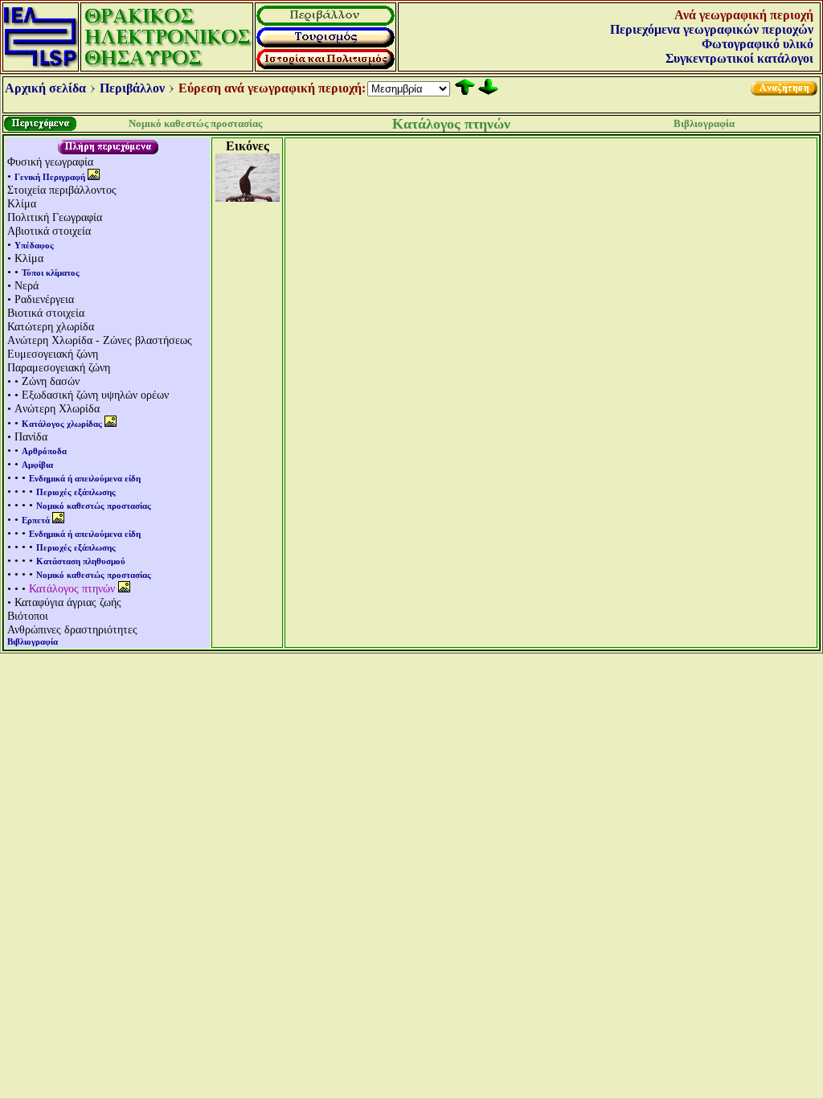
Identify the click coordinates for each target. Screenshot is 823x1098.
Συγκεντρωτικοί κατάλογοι (739, 58)
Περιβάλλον (132, 88)
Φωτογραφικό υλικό (757, 44)
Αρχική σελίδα (45, 88)
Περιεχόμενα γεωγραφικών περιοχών (711, 29)
